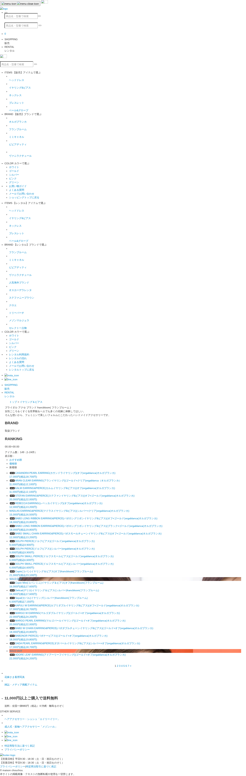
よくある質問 (16, 189)
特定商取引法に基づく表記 (20, 745)
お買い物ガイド (18, 186)
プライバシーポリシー (17, 749)
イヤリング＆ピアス (31, 401)
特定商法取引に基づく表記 (41, 766)
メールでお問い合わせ (21, 193)
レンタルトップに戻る (21, 369)
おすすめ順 (15, 459)
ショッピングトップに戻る (24, 197)
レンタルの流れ (18, 358)
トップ (13, 401)
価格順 (13, 463)
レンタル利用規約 (19, 354)
